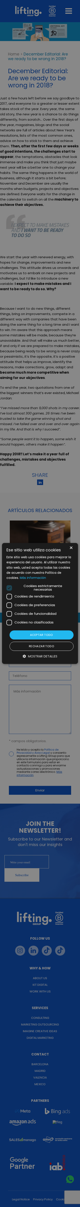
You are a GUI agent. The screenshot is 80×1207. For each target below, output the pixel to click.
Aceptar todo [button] (41, 635)
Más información (33, 578)
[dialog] (40, 603)
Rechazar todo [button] (41, 646)
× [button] (70, 548)
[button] (40, 656)
